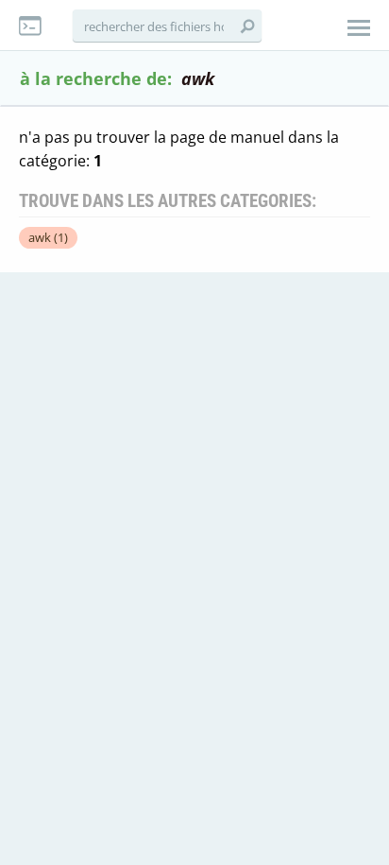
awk (48, 237)
